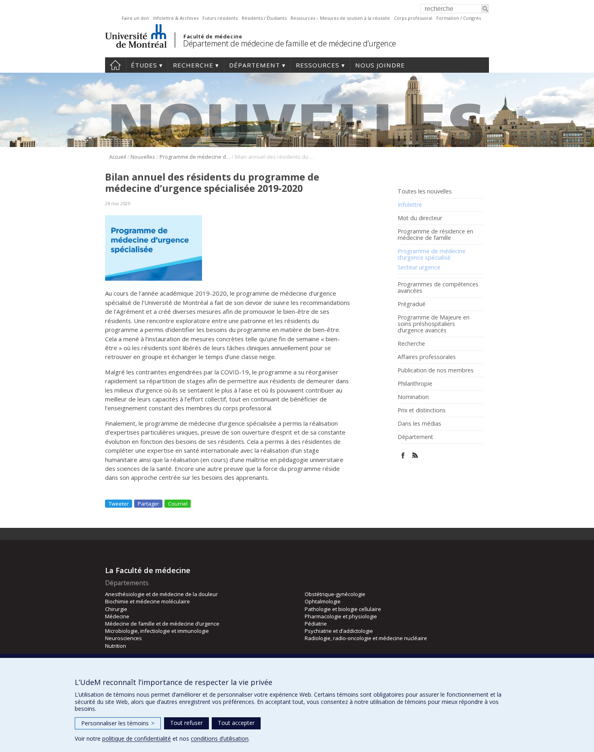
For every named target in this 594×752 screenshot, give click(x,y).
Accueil (115, 65)
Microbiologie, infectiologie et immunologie (157, 630)
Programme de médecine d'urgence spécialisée (195, 156)
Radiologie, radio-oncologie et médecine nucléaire (366, 638)
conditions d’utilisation (220, 738)
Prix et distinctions (422, 410)
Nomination (413, 397)
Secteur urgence (419, 267)
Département (254, 65)
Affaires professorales (427, 357)
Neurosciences (123, 638)
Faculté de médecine (212, 36)
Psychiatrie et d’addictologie (339, 630)
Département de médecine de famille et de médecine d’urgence (289, 43)
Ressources (317, 65)
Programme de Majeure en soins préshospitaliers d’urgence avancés (434, 324)
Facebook (403, 455)
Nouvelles (143, 156)
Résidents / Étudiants (264, 18)
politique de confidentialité (136, 738)
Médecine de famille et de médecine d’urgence (162, 623)
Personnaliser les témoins (117, 723)
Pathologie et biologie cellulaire (343, 609)
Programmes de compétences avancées (438, 287)
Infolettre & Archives (175, 18)
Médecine (117, 616)
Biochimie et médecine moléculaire (147, 601)
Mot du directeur (420, 218)
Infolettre (410, 205)
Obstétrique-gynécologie (335, 594)
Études (144, 65)
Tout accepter (236, 723)
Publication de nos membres (436, 370)
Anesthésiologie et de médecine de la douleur (161, 594)
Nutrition (115, 645)
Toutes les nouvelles (425, 191)
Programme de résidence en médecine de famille (435, 234)
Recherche (193, 65)
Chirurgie (116, 609)
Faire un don (135, 18)
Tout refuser (186, 723)
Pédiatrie (316, 623)
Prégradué (411, 304)
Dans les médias (419, 423)
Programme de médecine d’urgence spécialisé (432, 254)
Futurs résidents (220, 18)
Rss (415, 455)
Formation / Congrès (458, 18)
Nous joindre (380, 65)
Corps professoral (413, 18)
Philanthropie (415, 383)
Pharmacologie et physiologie (341, 616)
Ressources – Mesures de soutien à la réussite (340, 18)
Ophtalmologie (323, 601)
